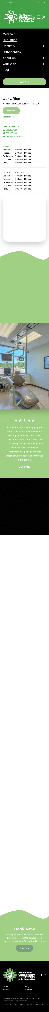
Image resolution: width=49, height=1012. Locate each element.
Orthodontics (12, 52)
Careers (6, 986)
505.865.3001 (12, 133)
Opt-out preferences (35, 1004)
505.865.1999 (8, 3)
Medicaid (9, 34)
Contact (28, 989)
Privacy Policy (8, 1004)
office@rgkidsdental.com (17, 136)
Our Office (10, 40)
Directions (7, 117)
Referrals (6, 989)
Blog (6, 70)
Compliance (20, 1004)
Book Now (42, 3)
